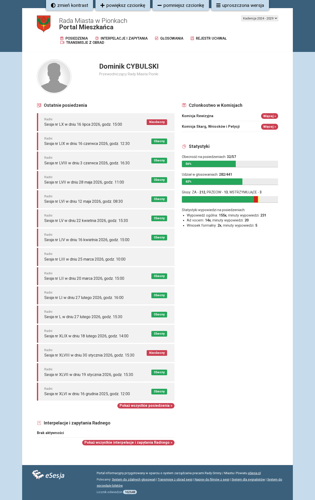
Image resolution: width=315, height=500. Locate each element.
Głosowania (171, 38)
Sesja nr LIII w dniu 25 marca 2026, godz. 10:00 (85, 259)
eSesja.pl (254, 473)
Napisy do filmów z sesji (212, 479)
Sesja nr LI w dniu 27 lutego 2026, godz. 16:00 (84, 297)
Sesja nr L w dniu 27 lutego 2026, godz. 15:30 (83, 316)
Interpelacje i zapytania (124, 38)
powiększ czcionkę (125, 5)
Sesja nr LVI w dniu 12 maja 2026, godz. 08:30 (83, 201)
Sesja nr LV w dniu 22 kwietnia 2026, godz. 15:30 (86, 220)
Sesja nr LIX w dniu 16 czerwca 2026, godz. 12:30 (87, 143)
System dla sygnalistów (248, 479)
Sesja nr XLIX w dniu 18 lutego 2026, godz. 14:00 (86, 336)
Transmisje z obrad (84, 43)
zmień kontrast (72, 5)
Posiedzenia (76, 38)
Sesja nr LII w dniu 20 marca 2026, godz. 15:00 (84, 278)
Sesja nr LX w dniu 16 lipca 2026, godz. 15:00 (83, 124)
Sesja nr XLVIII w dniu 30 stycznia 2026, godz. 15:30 (89, 355)
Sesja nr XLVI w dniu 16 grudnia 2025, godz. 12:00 (87, 393)
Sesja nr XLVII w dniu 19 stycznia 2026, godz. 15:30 (88, 374)
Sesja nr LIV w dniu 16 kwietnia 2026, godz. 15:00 (86, 239)
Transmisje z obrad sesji (175, 479)
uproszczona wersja (243, 5)
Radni (48, 119)
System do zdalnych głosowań (134, 479)
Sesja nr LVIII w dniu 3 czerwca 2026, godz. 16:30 (87, 163)
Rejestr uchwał (211, 38)
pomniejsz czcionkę (183, 5)
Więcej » (269, 116)
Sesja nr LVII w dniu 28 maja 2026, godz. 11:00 (84, 182)
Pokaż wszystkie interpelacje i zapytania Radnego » (128, 442)
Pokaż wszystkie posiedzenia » (146, 406)
